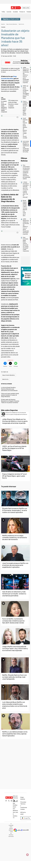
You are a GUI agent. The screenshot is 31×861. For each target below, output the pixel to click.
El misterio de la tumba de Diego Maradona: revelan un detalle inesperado (4, 107)
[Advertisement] (25, 260)
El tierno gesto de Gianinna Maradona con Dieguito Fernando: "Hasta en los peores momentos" (10, 401)
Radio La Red (26, 7)
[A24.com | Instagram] (11, 800)
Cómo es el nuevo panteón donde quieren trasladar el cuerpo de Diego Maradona (10, 395)
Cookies (22, 809)
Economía (9, 11)
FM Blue (15, 805)
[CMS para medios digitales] (25, 830)
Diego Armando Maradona (11, 24)
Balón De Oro (21, 24)
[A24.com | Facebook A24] (6, 800)
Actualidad (15, 11)
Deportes (3, 24)
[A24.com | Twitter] (9, 800)
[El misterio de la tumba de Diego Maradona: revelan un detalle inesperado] (13, 104)
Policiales (29, 11)
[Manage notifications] (27, 854)
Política (3, 11)
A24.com (15, 796)
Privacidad (23, 802)
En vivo (18, 7)
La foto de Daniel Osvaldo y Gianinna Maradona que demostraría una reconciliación (9, 389)
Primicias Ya (22, 11)
